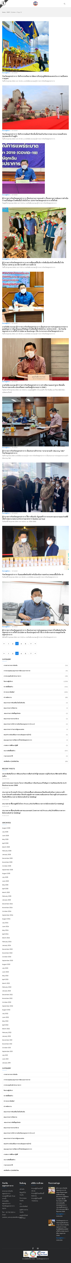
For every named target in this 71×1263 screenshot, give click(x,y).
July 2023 (5, 968)
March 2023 (6, 983)
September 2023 (7, 960)
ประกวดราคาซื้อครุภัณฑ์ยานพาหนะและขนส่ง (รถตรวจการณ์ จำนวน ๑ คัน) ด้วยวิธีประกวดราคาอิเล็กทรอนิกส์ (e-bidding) (33, 811)
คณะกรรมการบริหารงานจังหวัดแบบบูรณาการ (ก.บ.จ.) (19, 724)
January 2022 (6, 1036)
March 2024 (6, 938)
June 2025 (5, 881)
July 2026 (5, 832)
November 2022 (7, 998)
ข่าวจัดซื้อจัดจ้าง (8, 687)
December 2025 (7, 858)
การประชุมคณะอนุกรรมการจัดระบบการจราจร (17, 671)
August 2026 (6, 828)
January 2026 (6, 854)
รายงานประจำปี (8, 756)
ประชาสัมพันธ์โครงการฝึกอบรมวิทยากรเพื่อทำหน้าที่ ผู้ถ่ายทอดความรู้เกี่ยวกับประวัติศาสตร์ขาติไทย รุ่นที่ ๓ (34, 775)
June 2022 (5, 1017)
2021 (8, 12)
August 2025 (6, 873)
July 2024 (5, 923)
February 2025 (6, 896)
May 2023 (5, 976)
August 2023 (6, 964)
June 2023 (5, 972)
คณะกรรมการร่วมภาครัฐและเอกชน (14, 729)
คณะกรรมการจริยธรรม (10, 708)
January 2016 (6, 1063)
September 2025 (7, 870)
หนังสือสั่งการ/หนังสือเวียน (11, 761)
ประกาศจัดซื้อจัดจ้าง (9, 751)
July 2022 (5, 1013)
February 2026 (6, 851)
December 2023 (7, 949)
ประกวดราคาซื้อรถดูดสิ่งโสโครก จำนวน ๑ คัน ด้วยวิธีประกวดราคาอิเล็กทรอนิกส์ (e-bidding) (33, 804)
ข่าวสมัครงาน (8, 697)
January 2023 (6, 991)
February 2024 (6, 942)
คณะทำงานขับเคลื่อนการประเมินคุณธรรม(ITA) (17, 735)
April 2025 (5, 889)
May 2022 (5, 1021)
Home (4, 12)
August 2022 (6, 1010)
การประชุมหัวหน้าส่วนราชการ (12, 676)
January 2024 (6, 945)
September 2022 (7, 1006)
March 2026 (6, 847)
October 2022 (6, 1002)
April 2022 (5, 1025)
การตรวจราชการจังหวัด (10, 665)
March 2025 (6, 892)
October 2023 (6, 957)
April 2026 (5, 843)
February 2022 (6, 1032)
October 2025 (6, 866)
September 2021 (7, 1051)
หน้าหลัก (22, 1189)
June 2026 (5, 836)
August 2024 (6, 919)
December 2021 (7, 1040)
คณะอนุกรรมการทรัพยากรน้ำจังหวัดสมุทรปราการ (18, 740)
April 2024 (5, 934)
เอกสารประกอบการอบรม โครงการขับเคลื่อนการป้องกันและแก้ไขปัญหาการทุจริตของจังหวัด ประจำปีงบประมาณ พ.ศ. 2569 (34, 784)
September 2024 (7, 915)
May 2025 (5, 885)
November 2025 (7, 862)
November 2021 (7, 1044)
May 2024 (5, 930)
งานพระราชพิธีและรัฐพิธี (11, 745)
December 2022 (7, 995)
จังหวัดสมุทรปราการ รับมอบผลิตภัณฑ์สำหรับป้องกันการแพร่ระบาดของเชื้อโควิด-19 (32, 574)
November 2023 (7, 953)
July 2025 (5, 877)
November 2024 (7, 907)
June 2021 (5, 1059)
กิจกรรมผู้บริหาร (6, 73)
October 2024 (6, 911)
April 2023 (5, 979)
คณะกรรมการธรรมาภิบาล (11, 719)
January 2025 (6, 900)
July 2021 (5, 1055)
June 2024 (5, 926)
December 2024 (7, 904)
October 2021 (6, 1048)
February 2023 (6, 987)
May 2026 (5, 839)
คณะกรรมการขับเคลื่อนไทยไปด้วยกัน (14, 703)
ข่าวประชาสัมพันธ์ (9, 692)
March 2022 (6, 1029)
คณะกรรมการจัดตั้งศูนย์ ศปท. (12, 713)
